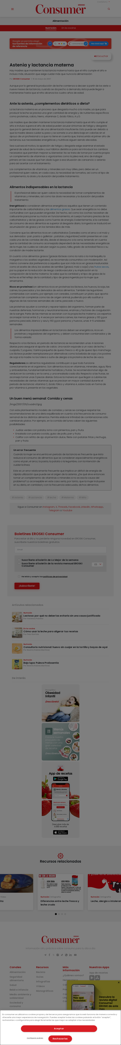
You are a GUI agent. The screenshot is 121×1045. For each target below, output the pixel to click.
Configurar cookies (35, 1038)
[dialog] (60, 1027)
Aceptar (59, 1028)
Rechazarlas (60, 1038)
